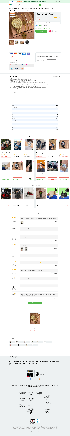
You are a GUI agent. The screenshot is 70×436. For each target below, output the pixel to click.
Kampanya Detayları (31, 398)
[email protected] (17, 357)
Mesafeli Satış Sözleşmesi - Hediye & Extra (30, 411)
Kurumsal (30, 389)
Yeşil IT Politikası (30, 416)
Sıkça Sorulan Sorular (39, 392)
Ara (40, 5)
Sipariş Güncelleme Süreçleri (22, 405)
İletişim (39, 389)
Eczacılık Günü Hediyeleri (47, 410)
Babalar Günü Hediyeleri (47, 397)
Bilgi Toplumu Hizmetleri (30, 401)
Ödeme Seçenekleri (39, 399)
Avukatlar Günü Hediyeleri (47, 405)
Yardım (52, 1)
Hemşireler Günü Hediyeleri (47, 407)
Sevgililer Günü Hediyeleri (47, 391)
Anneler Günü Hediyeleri (48, 396)
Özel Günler (22, 394)
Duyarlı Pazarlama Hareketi (31, 400)
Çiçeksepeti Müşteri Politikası (31, 393)
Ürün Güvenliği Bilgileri (57, 76)
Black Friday (47, 402)
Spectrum (57, 13)
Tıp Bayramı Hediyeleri (47, 403)
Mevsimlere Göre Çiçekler (22, 397)
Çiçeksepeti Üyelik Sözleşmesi (31, 403)
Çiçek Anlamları (22, 393)
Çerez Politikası (31, 413)
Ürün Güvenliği (31, 394)
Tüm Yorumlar (35, 302)
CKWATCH (37, 25)
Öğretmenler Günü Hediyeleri (47, 399)
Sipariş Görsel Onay (22, 406)
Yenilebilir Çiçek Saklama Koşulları (22, 399)
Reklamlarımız (31, 397)
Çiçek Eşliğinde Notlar (22, 392)
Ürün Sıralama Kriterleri (22, 401)
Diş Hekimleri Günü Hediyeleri (48, 412)
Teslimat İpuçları (22, 403)
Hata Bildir (35, 352)
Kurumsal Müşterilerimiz (30, 395)
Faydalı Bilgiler (22, 389)
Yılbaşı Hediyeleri (47, 401)
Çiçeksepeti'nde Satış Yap (57, 1)
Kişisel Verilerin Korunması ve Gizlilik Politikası (31, 406)
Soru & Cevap (45, 25)
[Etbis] (32, 421)
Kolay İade (39, 395)
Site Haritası (22, 400)
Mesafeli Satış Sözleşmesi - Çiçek (31, 409)
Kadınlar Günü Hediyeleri (47, 394)
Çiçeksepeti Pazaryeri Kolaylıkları (39, 397)
